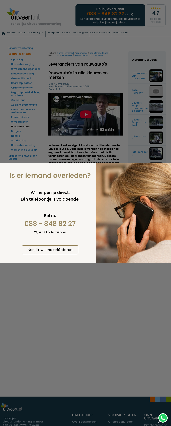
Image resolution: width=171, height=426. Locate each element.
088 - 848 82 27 (50, 223)
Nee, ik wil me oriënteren (50, 249)
